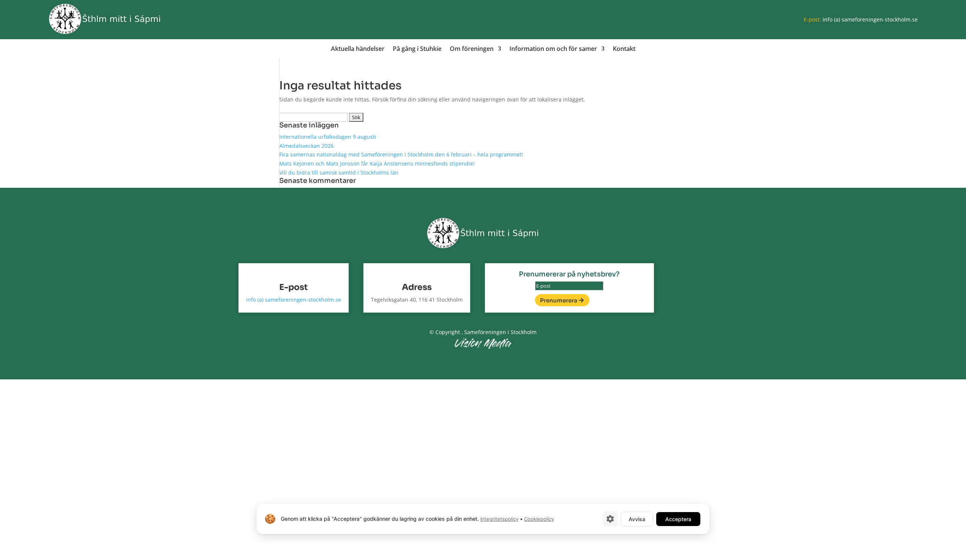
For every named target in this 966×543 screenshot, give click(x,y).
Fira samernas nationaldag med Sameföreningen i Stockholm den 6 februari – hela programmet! (401, 154)
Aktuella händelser (358, 49)
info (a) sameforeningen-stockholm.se (870, 19)
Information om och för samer (553, 49)
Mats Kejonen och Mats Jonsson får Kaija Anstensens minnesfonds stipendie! (377, 163)
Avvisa (637, 519)
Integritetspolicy (499, 519)
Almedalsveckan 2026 (306, 145)
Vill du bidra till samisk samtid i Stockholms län (338, 172)
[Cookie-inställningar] (610, 518)
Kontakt (624, 49)
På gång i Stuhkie (417, 49)
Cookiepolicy (539, 519)
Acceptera (678, 519)
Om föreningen (472, 49)
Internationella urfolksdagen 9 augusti (327, 136)
